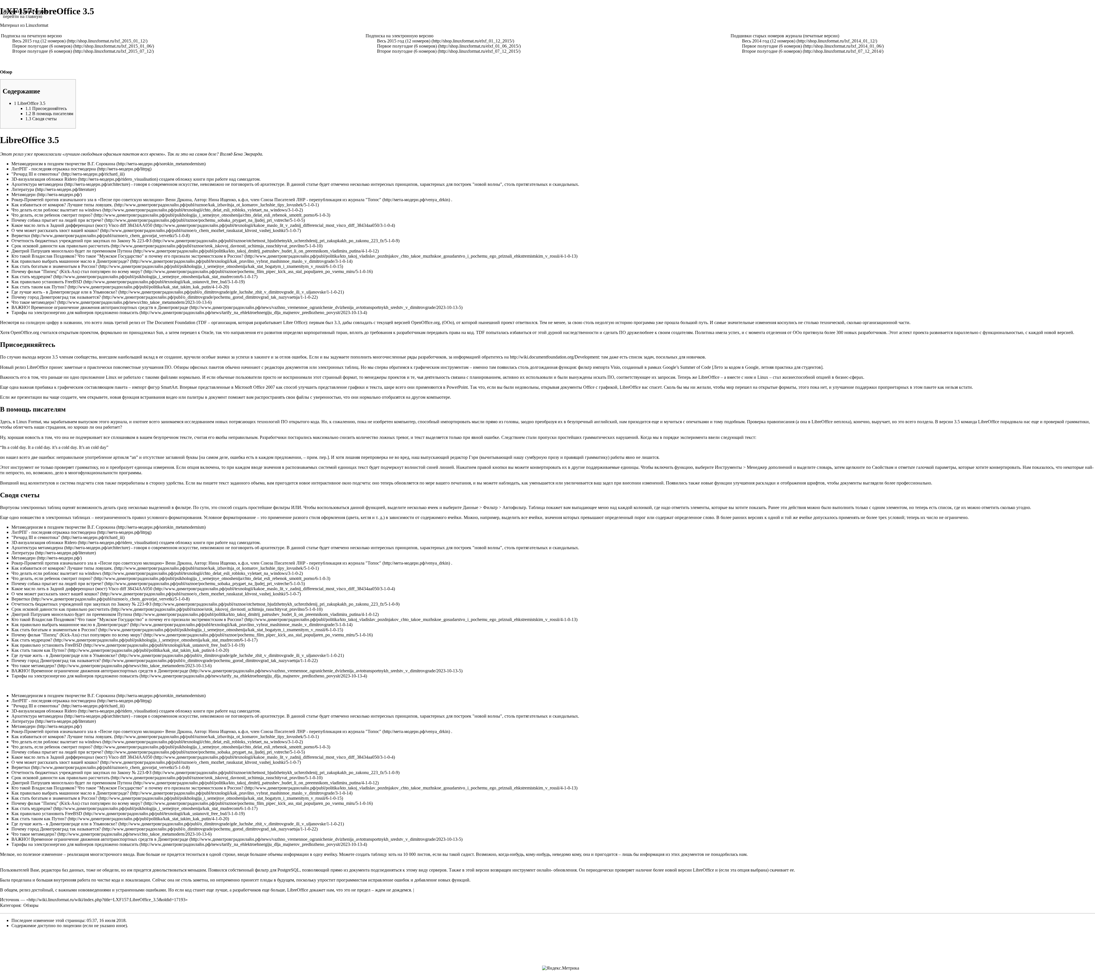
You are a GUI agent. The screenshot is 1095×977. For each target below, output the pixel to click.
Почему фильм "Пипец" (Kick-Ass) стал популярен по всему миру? (76, 271)
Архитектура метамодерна (37, 184)
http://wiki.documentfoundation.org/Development (554, 357)
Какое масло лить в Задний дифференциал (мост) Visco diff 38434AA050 (81, 225)
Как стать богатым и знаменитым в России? (54, 266)
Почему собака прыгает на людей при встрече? (57, 220)
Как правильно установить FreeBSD (46, 281)
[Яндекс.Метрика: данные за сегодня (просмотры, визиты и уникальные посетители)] (560, 968)
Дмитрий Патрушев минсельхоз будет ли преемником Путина (71, 251)
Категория (10, 905)
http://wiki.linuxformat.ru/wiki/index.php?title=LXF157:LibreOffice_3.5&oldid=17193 (107, 899)
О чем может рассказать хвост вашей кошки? (55, 230)
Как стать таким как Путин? (38, 286)
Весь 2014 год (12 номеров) (768, 40)
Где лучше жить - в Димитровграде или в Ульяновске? (64, 292)
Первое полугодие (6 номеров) (42, 46)
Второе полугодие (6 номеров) (42, 51)
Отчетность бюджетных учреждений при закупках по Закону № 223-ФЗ (81, 240)
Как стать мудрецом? (31, 276)
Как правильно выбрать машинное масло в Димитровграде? (70, 261)
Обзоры (30, 905)
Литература (22, 189)
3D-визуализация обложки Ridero (44, 179)
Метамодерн (23, 194)
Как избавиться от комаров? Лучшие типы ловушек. (62, 204)
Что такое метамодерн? (33, 302)
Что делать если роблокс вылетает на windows (56, 209)
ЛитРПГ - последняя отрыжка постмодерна (53, 168)
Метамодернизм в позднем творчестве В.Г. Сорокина (63, 163)
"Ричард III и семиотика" (35, 174)
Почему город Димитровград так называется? (56, 297)
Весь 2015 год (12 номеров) (39, 40)
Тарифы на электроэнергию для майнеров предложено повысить (74, 312)
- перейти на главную (26, 14)
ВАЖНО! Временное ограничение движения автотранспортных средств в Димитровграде (99, 307)
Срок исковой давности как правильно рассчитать (60, 245)
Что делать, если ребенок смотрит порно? (51, 215)
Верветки (20, 235)
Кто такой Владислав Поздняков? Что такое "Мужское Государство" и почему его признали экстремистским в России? (127, 256)
